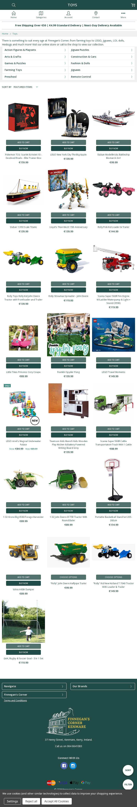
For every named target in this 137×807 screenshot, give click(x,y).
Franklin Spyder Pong (68, 372)
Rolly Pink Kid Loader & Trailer (114, 227)
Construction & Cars (83, 56)
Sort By (6, 87)
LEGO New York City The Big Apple (68, 154)
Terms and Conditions (15, 700)
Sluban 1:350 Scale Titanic (23, 227)
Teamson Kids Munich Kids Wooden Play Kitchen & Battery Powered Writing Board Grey (69, 444)
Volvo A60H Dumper (23, 589)
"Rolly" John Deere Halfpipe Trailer (68, 583)
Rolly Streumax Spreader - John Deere (68, 296)
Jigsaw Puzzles (80, 50)
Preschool (11, 76)
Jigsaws (75, 70)
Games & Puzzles (15, 63)
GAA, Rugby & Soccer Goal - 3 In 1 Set (23, 658)
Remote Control (81, 76)
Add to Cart (23, 142)
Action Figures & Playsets (20, 50)
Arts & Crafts (13, 56)
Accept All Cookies (56, 801)
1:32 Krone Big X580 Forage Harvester (23, 517)
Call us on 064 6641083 (68, 746)
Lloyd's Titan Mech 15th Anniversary (69, 227)
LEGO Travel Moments (113, 372)
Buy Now (23, 148)
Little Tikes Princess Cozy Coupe (23, 372)
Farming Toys (13, 70)
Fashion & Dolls (80, 63)
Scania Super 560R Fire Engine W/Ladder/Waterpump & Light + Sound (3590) (113, 299)
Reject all (31, 801)
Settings (12, 801)
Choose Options (68, 577)
